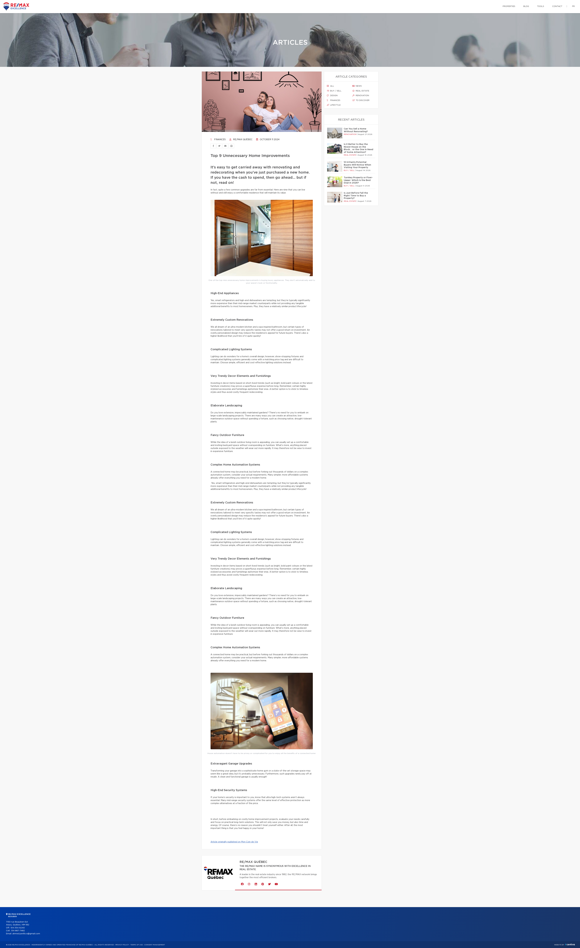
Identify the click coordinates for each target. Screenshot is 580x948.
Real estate (362, 91)
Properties (509, 6)
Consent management (154, 945)
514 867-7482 (18, 931)
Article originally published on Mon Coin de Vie (234, 842)
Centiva (570, 944)
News (358, 86)
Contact (557, 6)
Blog (526, 6)
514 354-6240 (18, 928)
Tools (540, 6)
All (332, 86)
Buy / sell (336, 91)
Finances (220, 140)
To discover (362, 100)
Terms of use (136, 945)
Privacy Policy (122, 945)
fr (573, 6)
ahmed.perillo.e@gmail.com (26, 934)
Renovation (362, 96)
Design (334, 96)
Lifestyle (335, 105)
